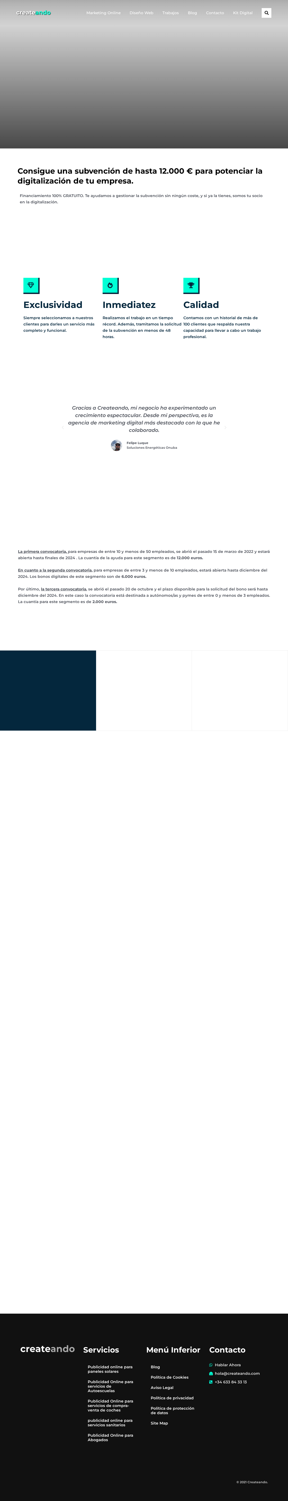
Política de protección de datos (172, 1410)
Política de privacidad (172, 1398)
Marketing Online (103, 13)
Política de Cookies (170, 1377)
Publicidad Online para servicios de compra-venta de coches (110, 1405)
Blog (192, 13)
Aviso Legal (162, 1387)
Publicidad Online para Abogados (110, 1437)
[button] (266, 13)
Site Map (159, 1423)
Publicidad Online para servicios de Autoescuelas (110, 1386)
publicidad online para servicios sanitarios (110, 1422)
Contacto (215, 13)
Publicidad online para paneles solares (110, 1369)
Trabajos (170, 13)
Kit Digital (243, 13)
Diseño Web (141, 13)
